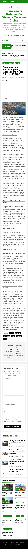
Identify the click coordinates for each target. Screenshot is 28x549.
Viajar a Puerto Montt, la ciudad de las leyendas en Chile (20, 520)
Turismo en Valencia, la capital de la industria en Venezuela (17, 451)
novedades (7, 336)
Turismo (17, 63)
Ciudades (5, 489)
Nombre (6, 398)
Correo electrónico (9, 404)
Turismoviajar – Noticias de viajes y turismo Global (14, 15)
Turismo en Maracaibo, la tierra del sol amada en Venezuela (17, 461)
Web (5, 411)
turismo (19, 336)
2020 (11, 333)
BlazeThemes (13, 546)
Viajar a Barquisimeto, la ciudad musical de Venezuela (17, 442)
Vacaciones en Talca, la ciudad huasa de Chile (12, 1)
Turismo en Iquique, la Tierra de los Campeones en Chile (7, 534)
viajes (5, 339)
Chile (22, 502)
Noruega (11, 63)
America (5, 487)
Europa (5, 63)
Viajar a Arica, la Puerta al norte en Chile (6, 520)
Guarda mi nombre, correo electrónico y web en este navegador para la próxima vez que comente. (13, 419)
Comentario (7, 378)
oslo (13, 336)
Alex (5, 77)
